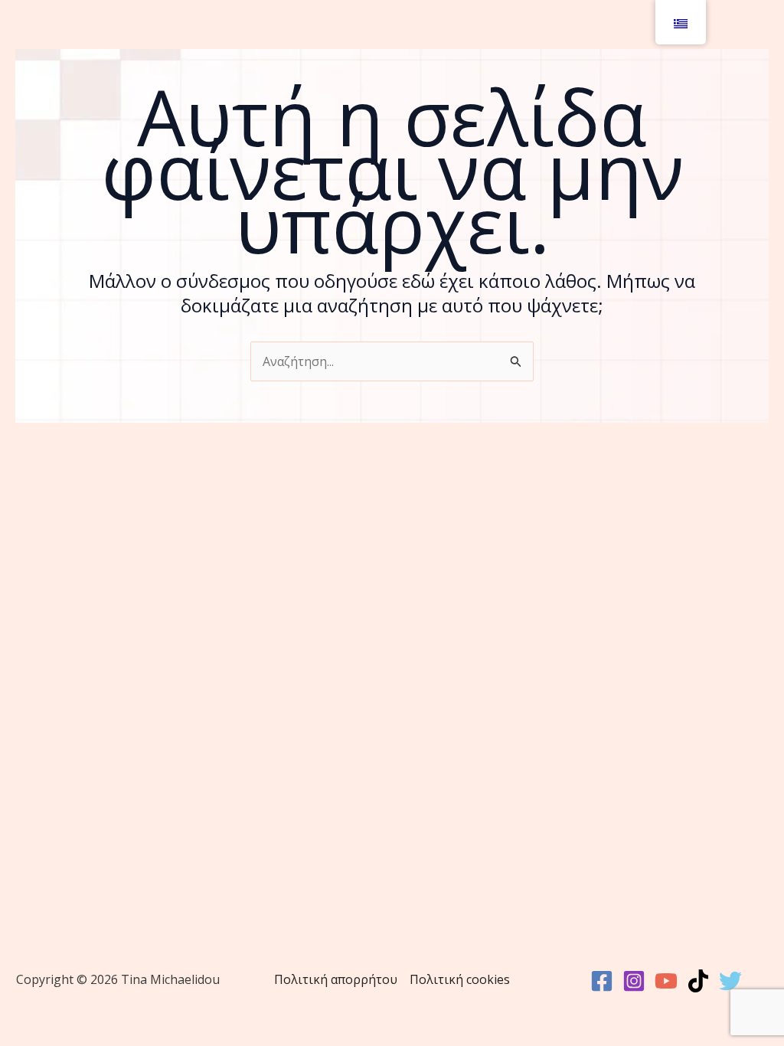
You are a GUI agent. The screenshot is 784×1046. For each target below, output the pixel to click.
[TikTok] (698, 980)
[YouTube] (666, 980)
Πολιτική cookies (460, 979)
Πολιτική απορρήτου (335, 979)
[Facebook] (601, 980)
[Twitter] (730, 980)
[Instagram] (633, 980)
